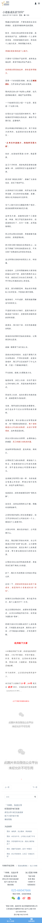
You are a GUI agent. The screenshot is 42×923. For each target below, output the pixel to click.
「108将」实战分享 (13, 805)
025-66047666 (21, 890)
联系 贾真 (31, 879)
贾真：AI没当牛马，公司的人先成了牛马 (21, 836)
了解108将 (31, 876)
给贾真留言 (31, 885)
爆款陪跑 (8, 819)
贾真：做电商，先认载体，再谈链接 (19, 831)
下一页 (35, 787)
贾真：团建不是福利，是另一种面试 (19, 849)
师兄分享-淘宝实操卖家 (14, 812)
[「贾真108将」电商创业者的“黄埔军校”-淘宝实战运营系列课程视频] (5, 3)
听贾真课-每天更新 (12, 808)
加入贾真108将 (31, 872)
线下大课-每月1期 (12, 816)
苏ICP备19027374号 (21, 914)
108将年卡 (31, 882)
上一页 (7, 787)
